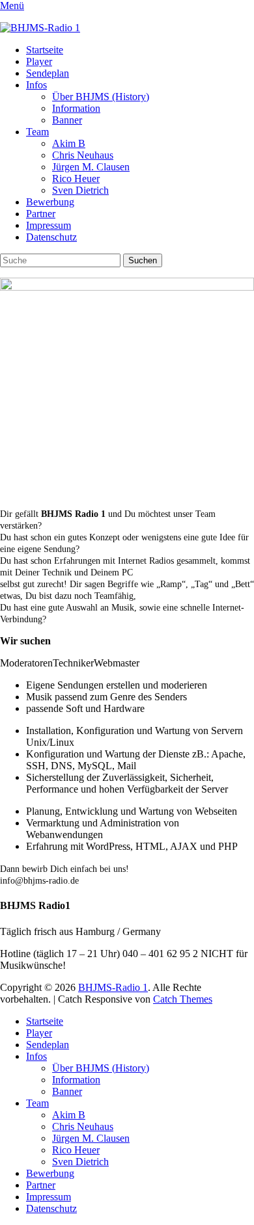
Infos (36, 84)
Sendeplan (47, 73)
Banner (67, 119)
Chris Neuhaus (82, 155)
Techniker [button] (73, 662)
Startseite (44, 49)
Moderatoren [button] (26, 662)
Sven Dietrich (80, 190)
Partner (40, 213)
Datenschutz (51, 237)
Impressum (48, 225)
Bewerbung (50, 201)
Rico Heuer (76, 178)
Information (76, 108)
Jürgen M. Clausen (91, 166)
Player (39, 61)
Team (37, 131)
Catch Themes (182, 999)
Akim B (68, 143)
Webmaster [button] (116, 662)
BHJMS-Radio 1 (113, 987)
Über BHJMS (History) (100, 96)
